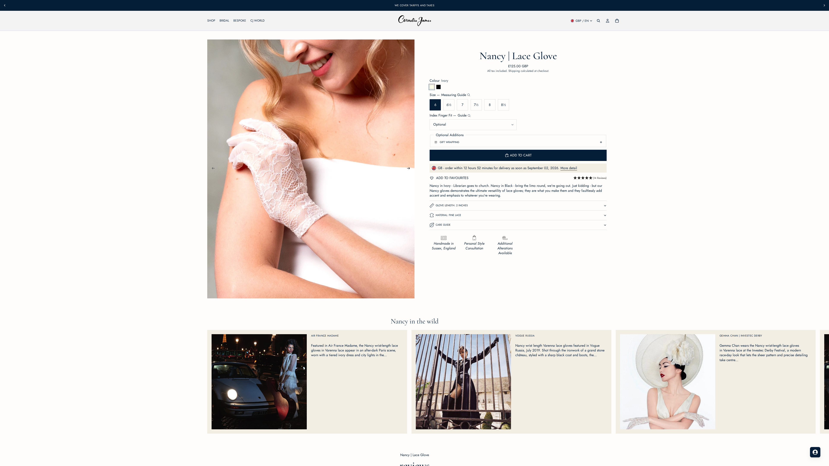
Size (448, 95)
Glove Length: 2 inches (452, 205)
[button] (590, 178)
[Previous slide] (4, 5)
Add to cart (521, 155)
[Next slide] (824, 5)
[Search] (598, 20)
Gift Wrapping (449, 142)
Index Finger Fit (448, 115)
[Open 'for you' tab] (815, 452)
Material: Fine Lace (448, 215)
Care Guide (443, 225)
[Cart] (617, 20)
